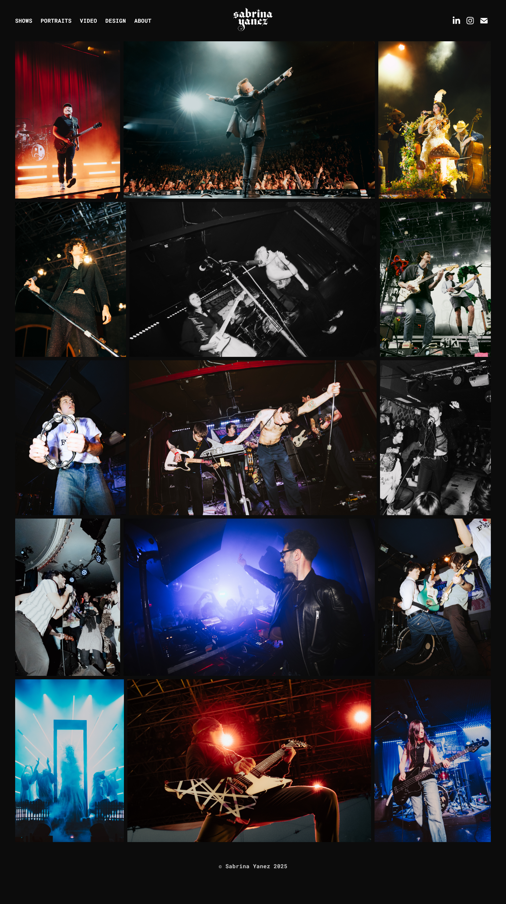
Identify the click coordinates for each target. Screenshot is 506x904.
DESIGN (115, 20)
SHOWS (23, 20)
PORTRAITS (56, 20)
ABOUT (142, 20)
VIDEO (88, 20)
